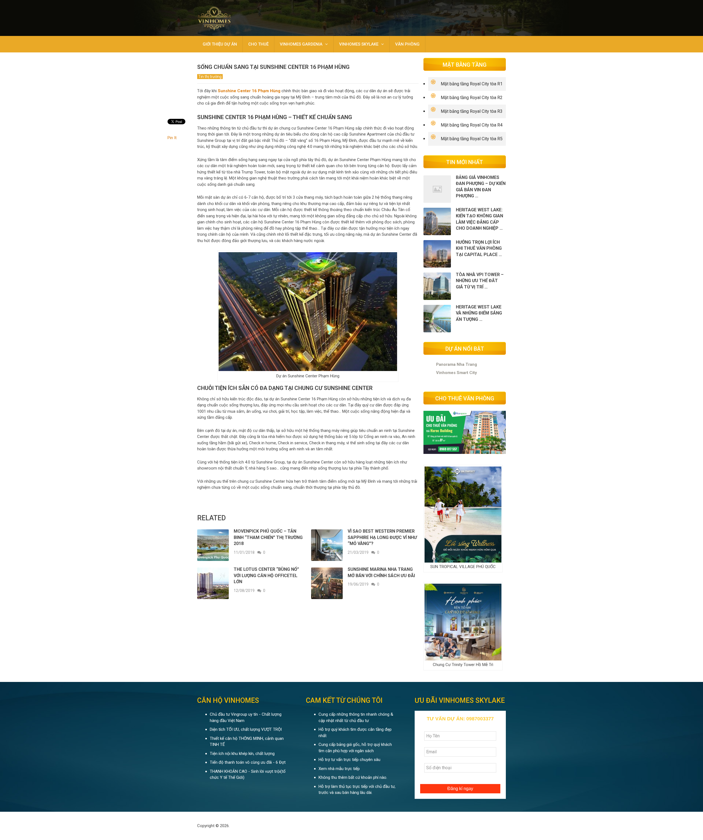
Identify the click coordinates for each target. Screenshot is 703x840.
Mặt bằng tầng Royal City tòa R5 (472, 138)
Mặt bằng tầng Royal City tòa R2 (472, 97)
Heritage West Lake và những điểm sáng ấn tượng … (479, 313)
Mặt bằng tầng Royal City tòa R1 (472, 83)
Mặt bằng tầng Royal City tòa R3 (472, 111)
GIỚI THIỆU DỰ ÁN (220, 44)
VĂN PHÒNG (407, 44)
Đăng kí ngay (460, 788)
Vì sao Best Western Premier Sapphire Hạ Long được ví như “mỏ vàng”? (382, 537)
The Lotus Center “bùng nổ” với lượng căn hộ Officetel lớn (266, 575)
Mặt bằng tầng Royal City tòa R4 (472, 125)
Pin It (172, 137)
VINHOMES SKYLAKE (358, 44)
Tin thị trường (210, 76)
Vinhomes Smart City (456, 372)
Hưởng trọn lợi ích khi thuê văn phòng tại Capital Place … (479, 248)
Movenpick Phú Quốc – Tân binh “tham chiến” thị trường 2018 (268, 537)
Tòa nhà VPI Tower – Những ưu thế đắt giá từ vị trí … (480, 281)
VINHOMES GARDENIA (301, 44)
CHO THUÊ (258, 44)
